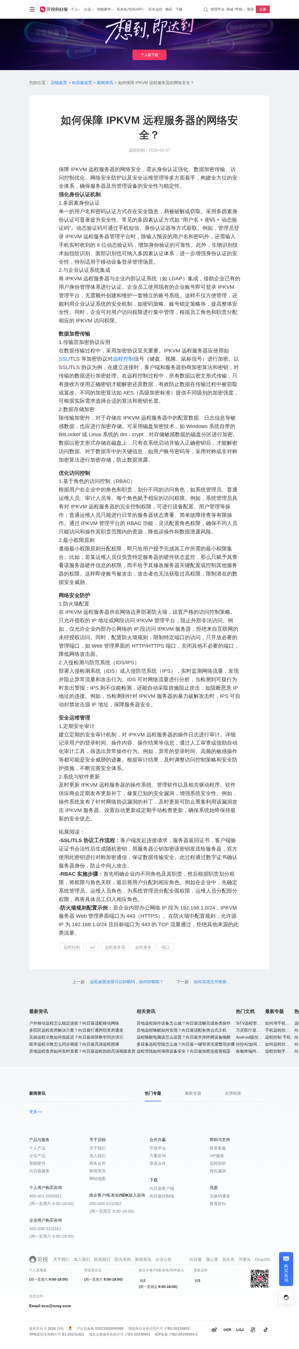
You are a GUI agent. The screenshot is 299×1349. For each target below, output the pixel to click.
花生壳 (228, 1259)
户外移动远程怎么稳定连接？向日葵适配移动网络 (74, 1023)
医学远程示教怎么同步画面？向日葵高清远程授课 (74, 1044)
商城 (229, 9)
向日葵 (196, 1259)
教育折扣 (218, 1203)
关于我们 (97, 1148)
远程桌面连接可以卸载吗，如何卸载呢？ (127, 981)
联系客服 (218, 1148)
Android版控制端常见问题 (259, 1037)
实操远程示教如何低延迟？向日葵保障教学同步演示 (76, 1037)
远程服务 (143, 947)
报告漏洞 (218, 1171)
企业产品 (37, 1155)
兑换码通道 (220, 1196)
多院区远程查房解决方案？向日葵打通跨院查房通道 (76, 1030)
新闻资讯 (105, 82)
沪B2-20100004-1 (183, 1334)
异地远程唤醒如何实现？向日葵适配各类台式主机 (182, 1030)
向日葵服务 (39, 1171)
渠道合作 (158, 1163)
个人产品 (37, 1148)
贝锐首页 (59, 82)
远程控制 (123, 359)
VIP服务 (217, 1155)
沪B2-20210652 (177, 1329)
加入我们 (97, 1155)
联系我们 (102, 1259)
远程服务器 (115, 947)
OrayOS (262, 1259)
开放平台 (158, 1148)
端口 (165, 947)
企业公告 (163, 1259)
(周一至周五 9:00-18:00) (111, 1211)
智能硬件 (37, 1163)
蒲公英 (212, 1259)
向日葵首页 (82, 82)
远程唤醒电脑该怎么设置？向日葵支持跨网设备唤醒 (184, 1037)
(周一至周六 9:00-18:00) (51, 1203)
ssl (92, 947)
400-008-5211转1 (45, 1228)
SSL (64, 359)
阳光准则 (122, 1259)
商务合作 (97, 1163)
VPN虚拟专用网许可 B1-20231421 (56, 1334)
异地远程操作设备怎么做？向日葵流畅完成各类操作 (184, 1023)
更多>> (35, 1111)
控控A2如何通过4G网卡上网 (261, 1044)
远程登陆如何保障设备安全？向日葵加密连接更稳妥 (184, 1051)
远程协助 (218, 1163)
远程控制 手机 (278, 1037)
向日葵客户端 (162, 1188)
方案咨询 (158, 1155)
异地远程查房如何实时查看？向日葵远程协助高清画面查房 (82, 1051)
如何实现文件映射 (210, 981)
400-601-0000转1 (45, 1196)
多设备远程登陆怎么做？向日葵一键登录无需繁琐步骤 (186, 1044)
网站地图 (97, 1178)
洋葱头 (245, 1259)
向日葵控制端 (162, 1196)
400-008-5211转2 (105, 1203)
